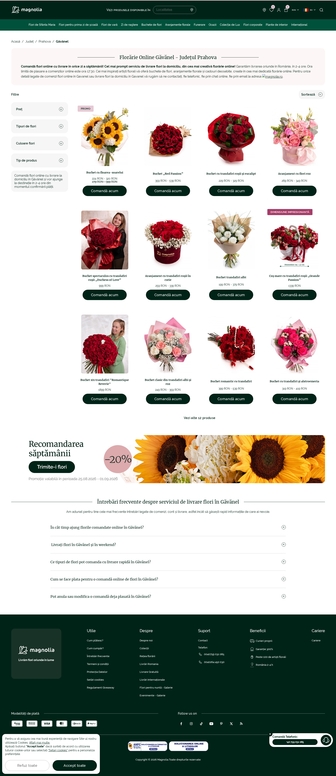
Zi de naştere (129, 24)
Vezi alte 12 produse (199, 418)
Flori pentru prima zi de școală (78, 24)
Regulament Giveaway (100, 687)
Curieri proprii (264, 640)
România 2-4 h (264, 664)
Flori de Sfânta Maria (42, 24)
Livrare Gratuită (149, 671)
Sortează (308, 94)
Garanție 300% (264, 649)
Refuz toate (27, 765)
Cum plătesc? (95, 640)
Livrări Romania (149, 664)
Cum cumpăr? (95, 648)
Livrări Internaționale (152, 679)
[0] (271, 10)
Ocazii (212, 24)
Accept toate (75, 765)
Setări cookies (95, 679)
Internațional (299, 24)
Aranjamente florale (177, 24)
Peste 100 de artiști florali (271, 656)
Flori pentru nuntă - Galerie (156, 687)
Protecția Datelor (97, 671)
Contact (203, 640)
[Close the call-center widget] (270, 734)
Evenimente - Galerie (152, 695)
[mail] (272, 76)
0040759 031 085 (214, 654)
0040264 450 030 (214, 662)
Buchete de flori (151, 24)
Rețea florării (147, 656)
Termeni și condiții (98, 664)
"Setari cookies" (58, 750)
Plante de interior (277, 24)
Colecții (144, 648)
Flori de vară (109, 24)
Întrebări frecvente (98, 656)
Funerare (199, 24)
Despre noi (146, 640)
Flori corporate (252, 24)
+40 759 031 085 (295, 742)
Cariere (316, 640)
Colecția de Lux (230, 24)
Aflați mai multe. (39, 742)
